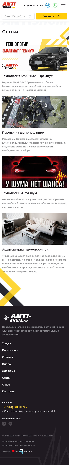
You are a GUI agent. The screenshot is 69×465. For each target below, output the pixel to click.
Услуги (6, 343)
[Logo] (9, 5)
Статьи (6, 377)
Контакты (8, 391)
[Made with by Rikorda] (18, 451)
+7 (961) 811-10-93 (14, 407)
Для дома (8, 370)
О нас (6, 384)
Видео (6, 364)
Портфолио (9, 350)
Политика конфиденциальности (18, 445)
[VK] (4, 424)
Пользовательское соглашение (18, 441)
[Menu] (63, 6)
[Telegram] (10, 424)
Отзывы (7, 357)
